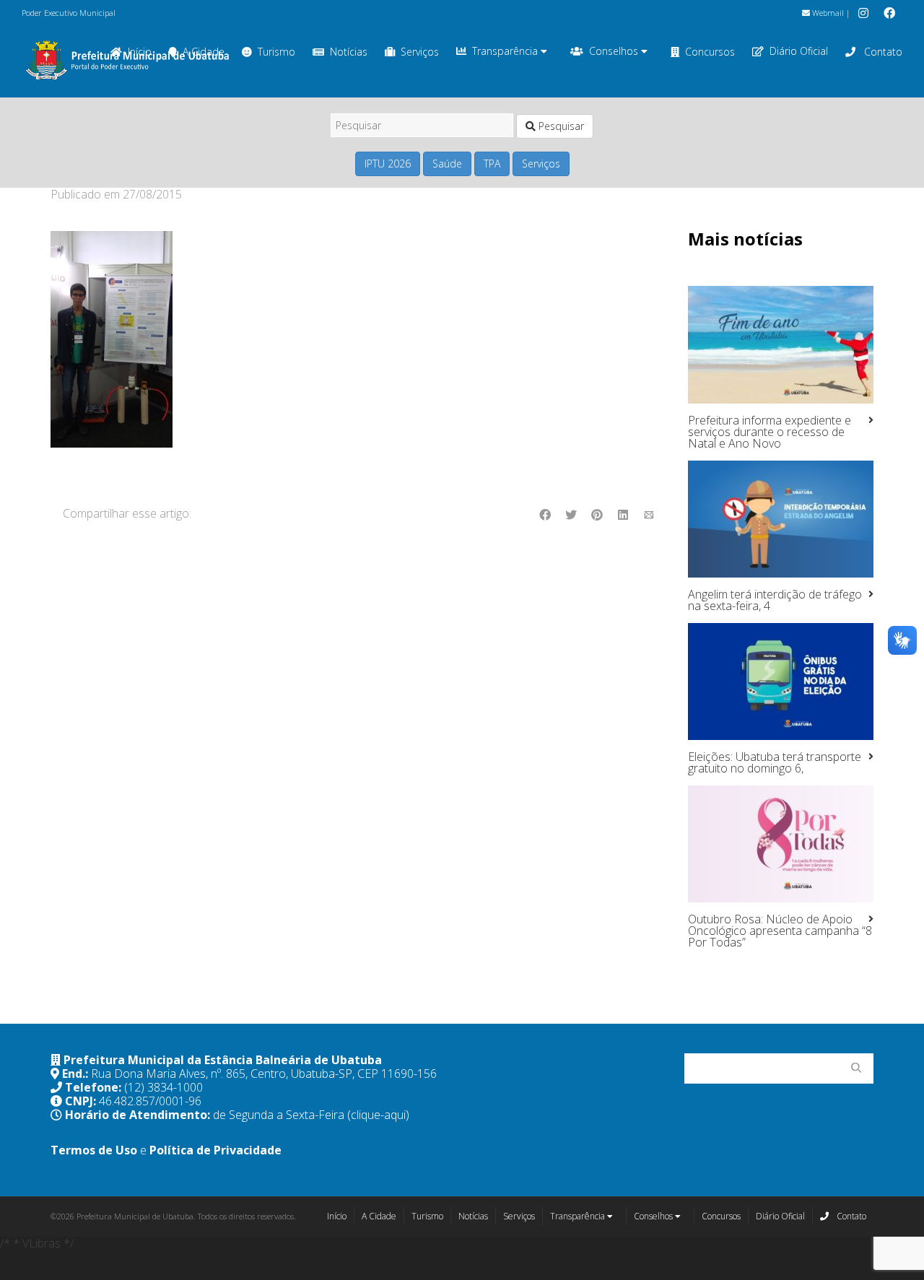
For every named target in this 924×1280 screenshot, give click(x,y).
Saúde (447, 163)
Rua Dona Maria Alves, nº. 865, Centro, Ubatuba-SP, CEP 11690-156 (264, 1073)
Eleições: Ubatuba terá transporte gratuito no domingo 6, (774, 762)
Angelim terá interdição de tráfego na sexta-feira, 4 (775, 600)
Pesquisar (560, 126)
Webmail (827, 12)
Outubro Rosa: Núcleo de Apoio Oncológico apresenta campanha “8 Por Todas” (780, 930)
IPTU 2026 (388, 163)
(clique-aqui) (378, 1115)
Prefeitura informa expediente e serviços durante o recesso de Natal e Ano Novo (769, 431)
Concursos (710, 51)
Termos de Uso (94, 1150)
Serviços (420, 51)
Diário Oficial (799, 51)
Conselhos (615, 51)
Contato (881, 51)
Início (336, 1216)
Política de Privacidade (215, 1150)
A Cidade (379, 1216)
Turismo (276, 51)
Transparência (506, 51)
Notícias (348, 51)
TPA (492, 163)
